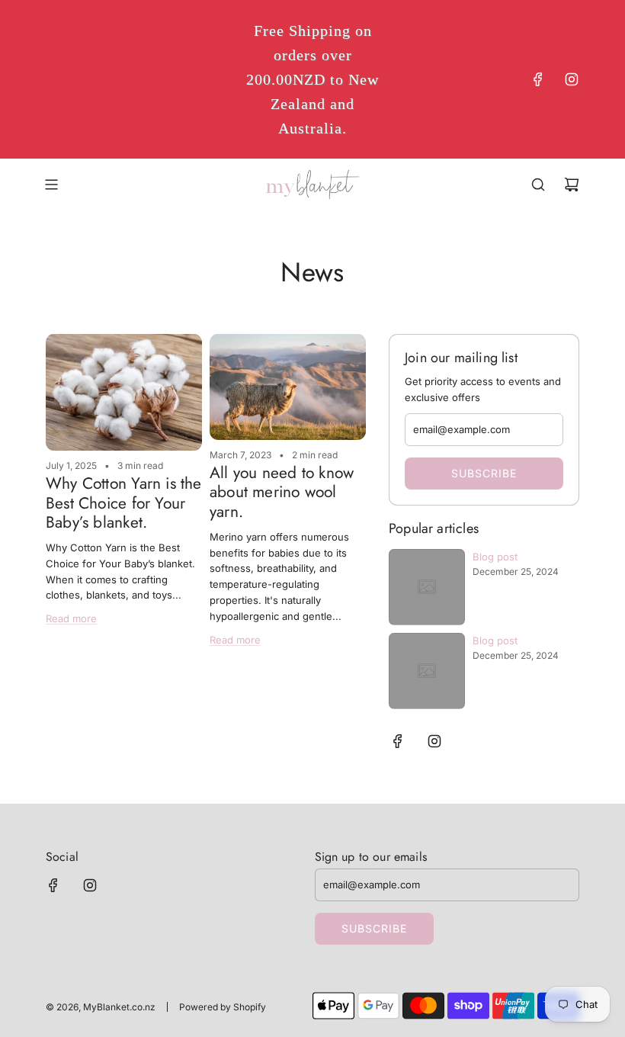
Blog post (495, 557)
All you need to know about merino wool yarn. (282, 491)
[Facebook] (538, 79)
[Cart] (571, 184)
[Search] (538, 184)
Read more (71, 618)
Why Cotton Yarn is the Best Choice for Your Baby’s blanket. (124, 502)
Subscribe (484, 473)
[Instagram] (571, 79)
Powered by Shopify (222, 1007)
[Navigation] (51, 184)
